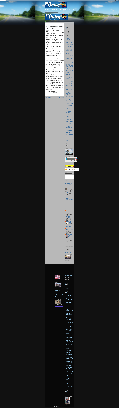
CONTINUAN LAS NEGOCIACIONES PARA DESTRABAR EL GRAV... (68, 54)
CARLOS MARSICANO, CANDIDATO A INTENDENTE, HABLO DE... (69, 94)
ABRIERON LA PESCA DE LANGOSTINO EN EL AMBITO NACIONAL (69, 133)
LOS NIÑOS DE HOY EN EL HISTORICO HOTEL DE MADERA (70, 223)
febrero (67, 140)
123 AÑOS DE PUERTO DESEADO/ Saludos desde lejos (69, 92)
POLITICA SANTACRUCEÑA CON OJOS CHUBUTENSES (69, 134)
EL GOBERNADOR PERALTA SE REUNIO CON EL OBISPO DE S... (69, 121)
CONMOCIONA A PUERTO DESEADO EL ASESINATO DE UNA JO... (69, 110)
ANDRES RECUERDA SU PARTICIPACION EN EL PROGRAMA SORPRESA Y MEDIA (69, 199)
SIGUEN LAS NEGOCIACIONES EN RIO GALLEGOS (69, 41)
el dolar (67, 262)
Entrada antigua (61, 97)
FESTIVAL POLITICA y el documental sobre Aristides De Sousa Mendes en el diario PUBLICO (69, 230)
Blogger (64, 406)
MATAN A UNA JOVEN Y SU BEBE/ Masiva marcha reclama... (69, 103)
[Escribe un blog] (55, 92)
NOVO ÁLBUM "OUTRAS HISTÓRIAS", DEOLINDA (68, 217)
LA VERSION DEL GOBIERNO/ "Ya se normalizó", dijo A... (69, 66)
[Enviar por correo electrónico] (54, 92)
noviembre (67, 32)
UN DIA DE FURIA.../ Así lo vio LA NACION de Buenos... (69, 69)
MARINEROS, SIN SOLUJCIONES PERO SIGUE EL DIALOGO (69, 49)
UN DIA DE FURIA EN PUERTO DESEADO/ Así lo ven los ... (69, 76)
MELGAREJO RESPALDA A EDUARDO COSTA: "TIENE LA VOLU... (69, 37)
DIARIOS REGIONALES (57, 295)
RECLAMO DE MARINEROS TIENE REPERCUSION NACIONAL (69, 85)
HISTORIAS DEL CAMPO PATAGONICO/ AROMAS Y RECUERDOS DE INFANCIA (68, 205)
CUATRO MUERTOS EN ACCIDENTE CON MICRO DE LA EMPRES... (69, 102)
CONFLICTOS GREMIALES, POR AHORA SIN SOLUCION (69, 99)
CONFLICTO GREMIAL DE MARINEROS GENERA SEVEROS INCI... (69, 80)
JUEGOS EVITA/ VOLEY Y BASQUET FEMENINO (68, 52)
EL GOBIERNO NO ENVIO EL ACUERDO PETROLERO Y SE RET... (69, 51)
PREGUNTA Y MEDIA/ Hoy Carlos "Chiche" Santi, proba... (69, 95)
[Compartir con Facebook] (56, 92)
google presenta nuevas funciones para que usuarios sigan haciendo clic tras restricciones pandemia (69, 251)
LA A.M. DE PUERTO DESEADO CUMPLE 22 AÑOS (69, 108)
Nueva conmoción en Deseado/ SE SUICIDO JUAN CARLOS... (69, 83)
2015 (66, 24)
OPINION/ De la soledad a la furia (69, 319)
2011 (66, 27)
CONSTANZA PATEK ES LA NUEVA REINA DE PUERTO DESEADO (69, 88)
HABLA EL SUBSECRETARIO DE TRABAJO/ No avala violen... (69, 38)
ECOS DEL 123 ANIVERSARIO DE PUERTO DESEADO (69, 58)
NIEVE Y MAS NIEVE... (68, 112)
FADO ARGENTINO (68, 216)
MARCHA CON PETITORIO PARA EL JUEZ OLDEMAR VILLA (69, 84)
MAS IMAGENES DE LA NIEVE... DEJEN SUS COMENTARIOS (69, 113)
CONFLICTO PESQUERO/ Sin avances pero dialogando (69, 45)
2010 (66, 28)
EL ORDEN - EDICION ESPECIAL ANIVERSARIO (69, 128)
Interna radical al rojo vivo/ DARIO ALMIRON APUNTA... (69, 81)
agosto (66, 291)
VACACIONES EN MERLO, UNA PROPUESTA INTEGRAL (69, 111)
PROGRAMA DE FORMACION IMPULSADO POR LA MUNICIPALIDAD (69, 192)
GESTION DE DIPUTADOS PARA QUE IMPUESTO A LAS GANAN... (69, 57)
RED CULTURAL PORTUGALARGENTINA (68, 228)
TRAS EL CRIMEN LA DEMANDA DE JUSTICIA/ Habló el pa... (69, 96)
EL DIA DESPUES (68, 64)
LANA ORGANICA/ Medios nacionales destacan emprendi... (69, 389)
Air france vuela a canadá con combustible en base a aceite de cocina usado (69, 249)
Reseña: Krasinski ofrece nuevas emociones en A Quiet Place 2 (68, 252)
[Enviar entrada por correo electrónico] (53, 92)
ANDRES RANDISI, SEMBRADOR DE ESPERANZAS (69, 198)
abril (66, 392)
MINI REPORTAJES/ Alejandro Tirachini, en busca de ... (69, 91)
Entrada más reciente (48, 97)
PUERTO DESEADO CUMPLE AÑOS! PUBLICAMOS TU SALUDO (69, 105)
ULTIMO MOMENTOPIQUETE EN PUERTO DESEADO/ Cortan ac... (69, 127)
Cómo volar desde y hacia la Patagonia (59, 297)
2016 (66, 23)
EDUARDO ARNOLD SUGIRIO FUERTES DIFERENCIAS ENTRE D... (69, 117)
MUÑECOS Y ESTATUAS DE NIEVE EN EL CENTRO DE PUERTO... (69, 114)
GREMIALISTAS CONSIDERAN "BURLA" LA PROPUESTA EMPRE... (69, 40)
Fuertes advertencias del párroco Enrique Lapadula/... (69, 78)
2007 (66, 287)
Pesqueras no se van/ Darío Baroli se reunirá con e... (69, 60)
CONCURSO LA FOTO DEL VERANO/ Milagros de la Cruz (70, 236)
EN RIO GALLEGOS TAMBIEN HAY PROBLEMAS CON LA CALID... (69, 77)
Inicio (55, 97)
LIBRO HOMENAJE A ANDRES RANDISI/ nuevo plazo (69, 46)
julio (66, 35)
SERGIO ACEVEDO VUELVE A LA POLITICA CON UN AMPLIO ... (69, 42)
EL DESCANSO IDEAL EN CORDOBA (59, 294)
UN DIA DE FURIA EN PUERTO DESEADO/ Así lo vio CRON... (69, 73)
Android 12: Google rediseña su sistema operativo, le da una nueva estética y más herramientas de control (69, 245)
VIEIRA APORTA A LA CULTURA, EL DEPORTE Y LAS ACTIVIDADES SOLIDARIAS (58, 291)
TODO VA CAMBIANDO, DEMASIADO (68, 239)
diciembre (67, 31)
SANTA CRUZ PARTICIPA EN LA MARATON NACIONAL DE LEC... (69, 130)
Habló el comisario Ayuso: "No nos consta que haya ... (69, 61)
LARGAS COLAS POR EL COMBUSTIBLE (68, 120)
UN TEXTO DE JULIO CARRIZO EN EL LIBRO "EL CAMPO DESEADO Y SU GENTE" (69, 212)
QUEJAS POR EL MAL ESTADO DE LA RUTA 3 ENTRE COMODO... (69, 44)
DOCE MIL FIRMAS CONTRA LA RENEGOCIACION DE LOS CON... (69, 56)
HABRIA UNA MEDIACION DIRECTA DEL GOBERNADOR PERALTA (69, 65)
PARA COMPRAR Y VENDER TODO (58, 292)
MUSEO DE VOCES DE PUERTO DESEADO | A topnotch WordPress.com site (69, 226)
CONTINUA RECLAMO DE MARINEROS (68, 98)
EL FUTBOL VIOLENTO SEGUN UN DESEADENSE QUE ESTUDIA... (69, 106)
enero (67, 141)
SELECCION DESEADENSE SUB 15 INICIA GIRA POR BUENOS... (69, 119)
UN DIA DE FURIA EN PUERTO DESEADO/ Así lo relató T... (69, 74)
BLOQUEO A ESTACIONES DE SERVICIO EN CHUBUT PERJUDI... (69, 123)
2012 (66, 283)
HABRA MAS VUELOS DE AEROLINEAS (68, 131)
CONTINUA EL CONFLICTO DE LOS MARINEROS (69, 126)
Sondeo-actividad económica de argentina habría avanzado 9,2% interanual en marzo (68, 247)
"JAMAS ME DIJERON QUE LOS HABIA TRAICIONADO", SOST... (69, 62)
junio (66, 137)
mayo (66, 391)
